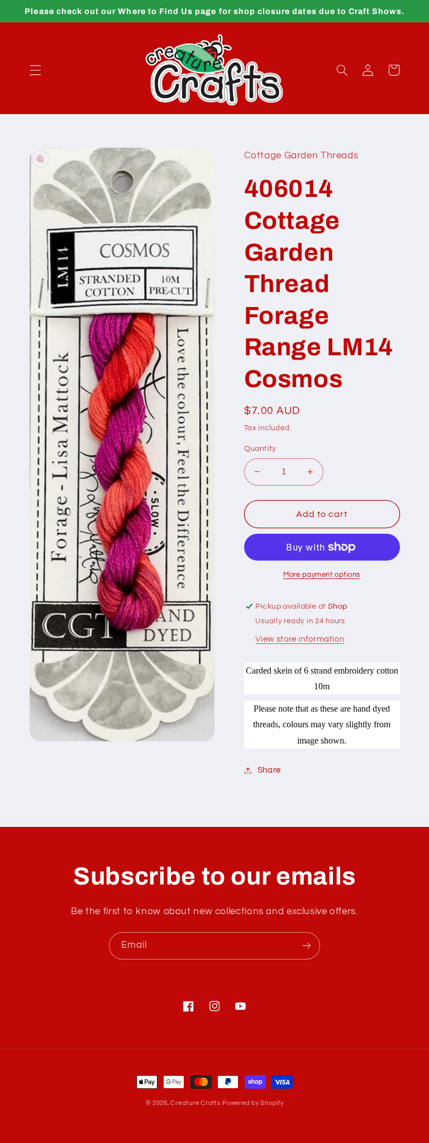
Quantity (260, 449)
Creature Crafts (195, 1103)
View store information (299, 639)
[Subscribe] (307, 945)
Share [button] (269, 770)
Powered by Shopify (252, 1103)
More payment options (321, 574)
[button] (35, 70)
